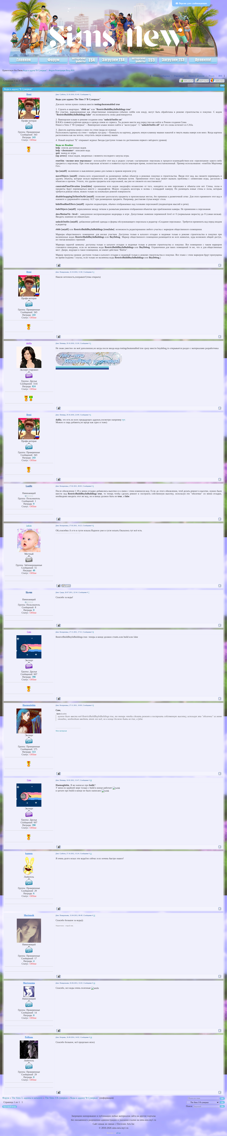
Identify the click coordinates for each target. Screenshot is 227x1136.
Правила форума (196, 76)
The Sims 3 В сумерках (56, 85)
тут (123, 420)
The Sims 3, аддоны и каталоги (27, 85)
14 (91, 1037)
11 (91, 853)
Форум (5, 85)
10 (91, 780)
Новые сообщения (161, 76)
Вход (68, 70)
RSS (72, 70)
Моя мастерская (61, 731)
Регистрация (60, 70)
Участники (179, 76)
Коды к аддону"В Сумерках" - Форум (39, 70)
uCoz (118, 1133)
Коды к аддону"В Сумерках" (84, 85)
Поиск (211, 76)
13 (94, 983)
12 (94, 915)
